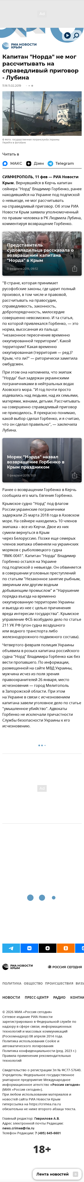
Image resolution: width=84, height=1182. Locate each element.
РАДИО (59, 998)
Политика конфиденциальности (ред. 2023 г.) (39, 1051)
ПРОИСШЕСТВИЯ (59, 983)
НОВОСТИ (11, 998)
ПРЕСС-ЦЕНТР (37, 998)
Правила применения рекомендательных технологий (36, 1058)
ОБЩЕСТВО (33, 983)
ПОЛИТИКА (11, 983)
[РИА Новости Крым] (19, 46)
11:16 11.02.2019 (11, 85)
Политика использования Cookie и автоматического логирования (30, 1044)
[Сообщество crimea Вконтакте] (29, 948)
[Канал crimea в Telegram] (11, 948)
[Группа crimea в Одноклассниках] (66, 948)
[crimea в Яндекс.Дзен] (47, 948)
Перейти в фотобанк (14, 142)
